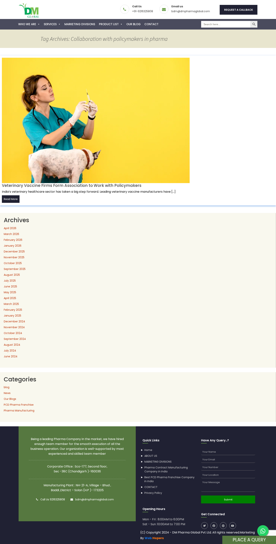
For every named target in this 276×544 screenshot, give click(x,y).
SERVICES (50, 24)
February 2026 (13, 240)
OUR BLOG (133, 24)
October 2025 (13, 263)
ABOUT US (150, 456)
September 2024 (15, 339)
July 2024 (10, 350)
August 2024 (12, 345)
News (7, 393)
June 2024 (10, 356)
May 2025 (10, 292)
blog (6, 387)
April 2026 (10, 228)
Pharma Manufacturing (19, 410)
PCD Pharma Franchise (19, 405)
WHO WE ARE (27, 24)
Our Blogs (10, 399)
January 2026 (12, 246)
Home (148, 450)
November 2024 (14, 327)
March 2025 (11, 304)
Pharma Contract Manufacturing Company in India (166, 469)
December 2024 (14, 321)
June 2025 (10, 286)
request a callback (238, 10)
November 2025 (14, 257)
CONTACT (151, 24)
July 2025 (10, 281)
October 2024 (13, 333)
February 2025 (13, 310)
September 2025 (15, 269)
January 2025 (12, 315)
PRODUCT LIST (109, 24)
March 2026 (11, 234)
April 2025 (10, 298)
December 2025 (14, 251)
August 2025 (12, 275)
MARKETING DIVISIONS (79, 24)
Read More (11, 199)
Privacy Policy (153, 493)
